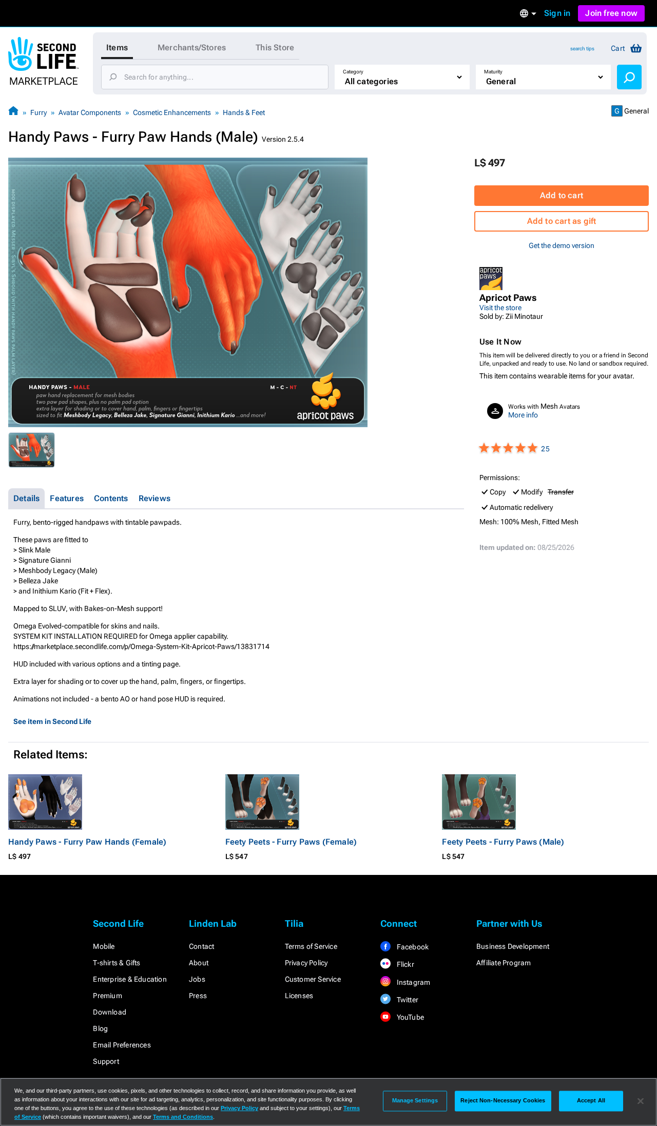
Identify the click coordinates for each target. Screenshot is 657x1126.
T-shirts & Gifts (116, 963)
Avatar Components (90, 112)
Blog (100, 1028)
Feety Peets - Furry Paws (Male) (503, 842)
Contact (201, 946)
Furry (38, 112)
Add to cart (561, 195)
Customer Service (313, 979)
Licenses (299, 995)
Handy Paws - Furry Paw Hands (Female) (87, 842)
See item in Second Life (52, 721)
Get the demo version (561, 245)
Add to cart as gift (561, 221)
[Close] (640, 1101)
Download (109, 1012)
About (198, 963)
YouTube (409, 1017)
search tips (582, 48)
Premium (107, 995)
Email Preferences (121, 1045)
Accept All (591, 1101)
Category (353, 71)
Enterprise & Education (129, 979)
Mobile (103, 946)
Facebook (412, 947)
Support (106, 1061)
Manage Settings (415, 1101)
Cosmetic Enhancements (172, 112)
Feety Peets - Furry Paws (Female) (291, 842)
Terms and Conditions (183, 1117)
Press (198, 995)
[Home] (13, 112)
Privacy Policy (306, 963)
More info (523, 415)
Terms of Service (311, 946)
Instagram (412, 982)
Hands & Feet (244, 112)
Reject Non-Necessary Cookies (502, 1101)
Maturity (493, 71)
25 (545, 449)
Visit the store (500, 307)
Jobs (197, 979)
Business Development (512, 946)
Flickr (404, 964)
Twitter (406, 1000)
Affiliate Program (503, 963)
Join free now (611, 13)
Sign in (557, 13)
